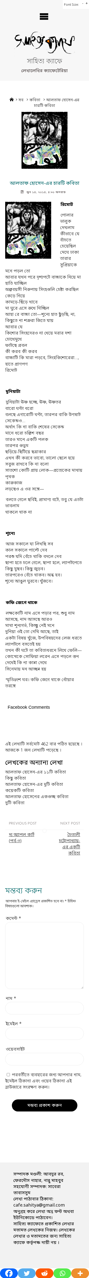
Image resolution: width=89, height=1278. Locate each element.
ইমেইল (14, 1024)
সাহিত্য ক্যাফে (44, 61)
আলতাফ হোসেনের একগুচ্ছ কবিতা (36, 797)
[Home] (12, 100)
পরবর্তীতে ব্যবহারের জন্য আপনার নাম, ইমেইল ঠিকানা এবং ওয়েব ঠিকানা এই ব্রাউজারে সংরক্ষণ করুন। (43, 1081)
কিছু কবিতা (15, 778)
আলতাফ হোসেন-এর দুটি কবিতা (34, 785)
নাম (11, 999)
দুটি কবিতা (14, 803)
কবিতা (34, 100)
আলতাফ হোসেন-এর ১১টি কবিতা (35, 772)
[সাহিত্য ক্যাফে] (44, 44)
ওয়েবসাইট (15, 1049)
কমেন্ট (13, 919)
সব (21, 100)
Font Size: (71, 5)
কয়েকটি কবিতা (19, 791)
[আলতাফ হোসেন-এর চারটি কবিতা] (44, 140)
